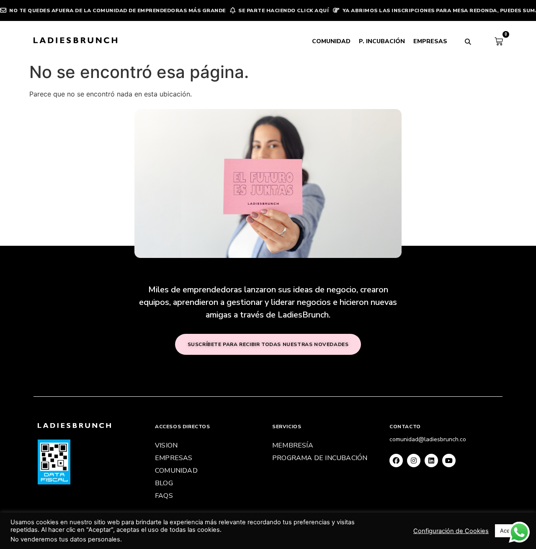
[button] (468, 41)
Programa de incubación (319, 458)
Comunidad (331, 41)
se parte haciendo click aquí (273, 10)
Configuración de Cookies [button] (451, 531)
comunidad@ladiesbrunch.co (427, 439)
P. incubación (382, 41)
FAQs (164, 495)
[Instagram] (413, 460)
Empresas (430, 41)
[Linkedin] (431, 460)
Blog (164, 483)
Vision (166, 445)
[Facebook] (396, 460)
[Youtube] (449, 460)
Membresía (292, 445)
